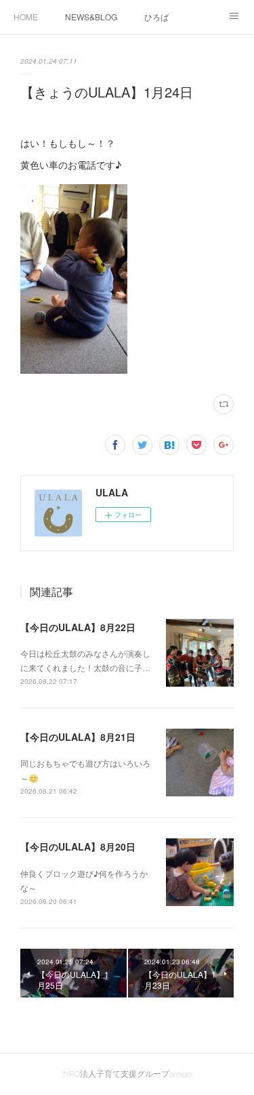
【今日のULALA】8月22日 (77, 627)
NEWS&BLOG (91, 16)
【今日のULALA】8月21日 (77, 737)
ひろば (156, 16)
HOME (26, 16)
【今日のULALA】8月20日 (77, 846)
